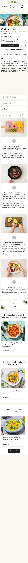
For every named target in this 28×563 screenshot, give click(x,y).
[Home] (2, 7)
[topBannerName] (14, 11)
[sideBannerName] (14, 83)
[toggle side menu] (2, 2)
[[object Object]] (21, 45)
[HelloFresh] (14, 2)
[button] (14, 103)
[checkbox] (1, 36)
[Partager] (25, 45)
